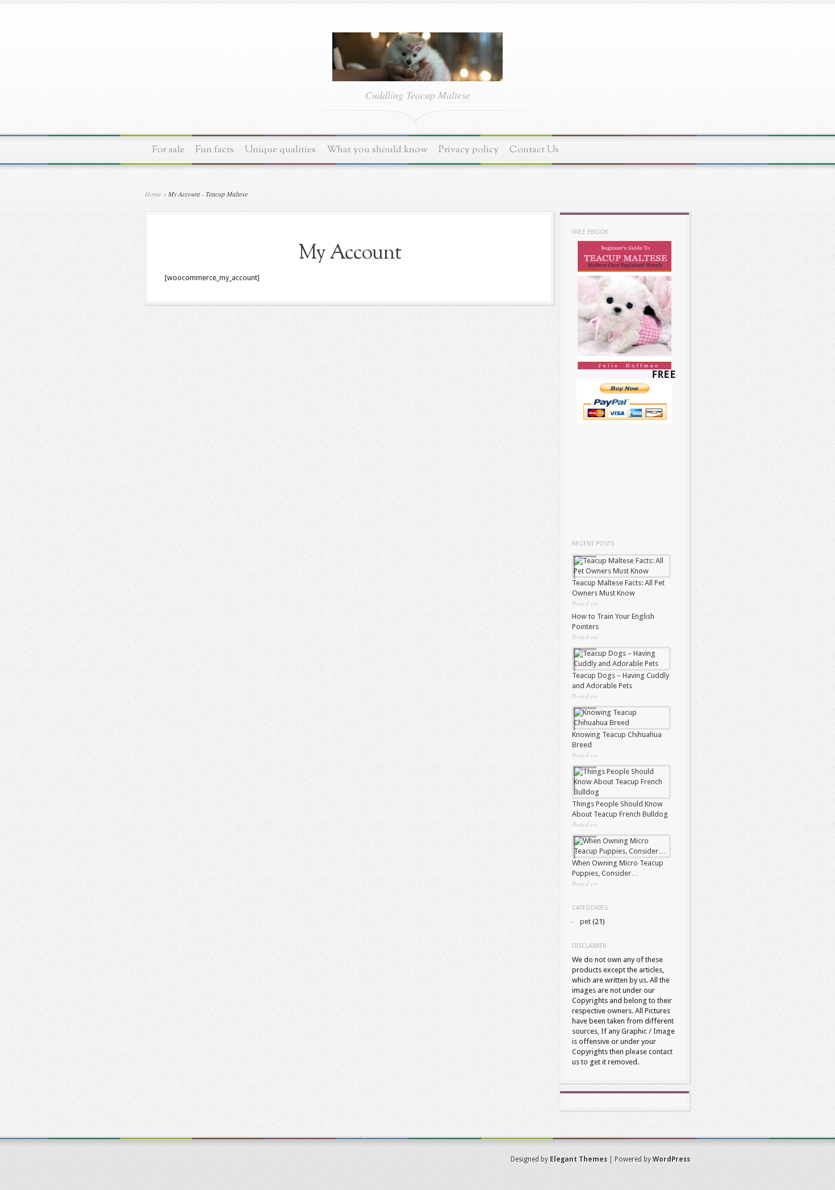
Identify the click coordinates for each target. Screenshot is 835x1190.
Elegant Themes (578, 1159)
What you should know (377, 149)
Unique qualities (280, 149)
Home (153, 193)
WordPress (671, 1159)
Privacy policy (469, 149)
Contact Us (534, 149)
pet (585, 921)
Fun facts (214, 149)
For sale (168, 149)
